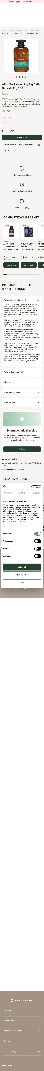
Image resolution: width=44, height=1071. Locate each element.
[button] (22, 1020)
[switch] (37, 541)
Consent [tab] (8, 493)
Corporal (19, 31)
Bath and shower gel (31, 31)
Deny (22, 583)
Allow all (22, 567)
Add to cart (11, 265)
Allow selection (22, 575)
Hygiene (11, 31)
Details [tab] (22, 493)
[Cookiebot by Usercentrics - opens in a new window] (31, 486)
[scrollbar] (21, 274)
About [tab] (36, 493)
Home (4, 31)
